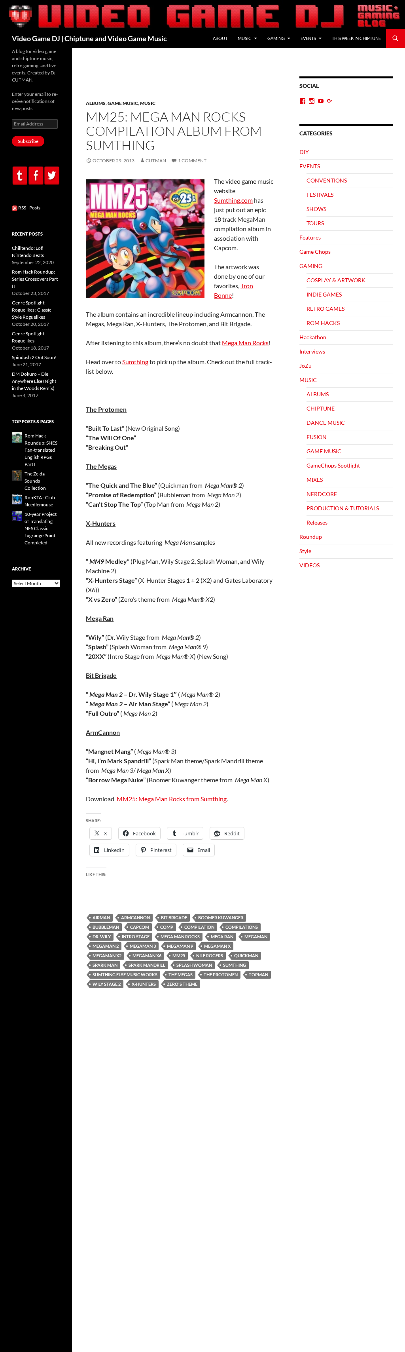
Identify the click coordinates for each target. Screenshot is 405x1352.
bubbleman (106, 927)
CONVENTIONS (327, 180)
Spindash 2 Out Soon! (34, 357)
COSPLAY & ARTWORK (336, 280)
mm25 (178, 955)
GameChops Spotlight (333, 465)
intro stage (136, 936)
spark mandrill (147, 965)
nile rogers (209, 955)
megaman (255, 936)
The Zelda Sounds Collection (35, 481)
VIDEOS (309, 565)
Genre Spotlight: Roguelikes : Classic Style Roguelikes (31, 310)
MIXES (315, 479)
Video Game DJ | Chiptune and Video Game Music (89, 38)
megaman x (217, 946)
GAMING (276, 38)
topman (258, 974)
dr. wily (102, 936)
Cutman (156, 161)
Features (310, 237)
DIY (304, 151)
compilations (241, 927)
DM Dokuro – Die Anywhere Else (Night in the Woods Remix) (34, 381)
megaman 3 (143, 946)
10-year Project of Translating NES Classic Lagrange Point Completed (41, 528)
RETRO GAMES (325, 308)
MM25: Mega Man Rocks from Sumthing (172, 798)
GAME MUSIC (123, 103)
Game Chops (315, 251)
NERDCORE (322, 494)
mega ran (222, 936)
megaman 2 (106, 946)
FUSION (317, 437)
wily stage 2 (107, 984)
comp (166, 927)
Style (305, 551)
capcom (139, 927)
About (220, 38)
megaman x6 (146, 955)
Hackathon (312, 337)
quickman (246, 955)
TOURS (315, 223)
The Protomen (221, 974)
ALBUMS (96, 103)
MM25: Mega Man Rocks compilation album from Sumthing (174, 130)
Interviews (312, 351)
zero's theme (182, 984)
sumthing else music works (125, 974)
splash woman (194, 965)
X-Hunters (144, 984)
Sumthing (135, 361)
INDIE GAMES (324, 294)
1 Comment (192, 161)
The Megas (180, 974)
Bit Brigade (174, 917)
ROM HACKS (323, 322)
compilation (199, 927)
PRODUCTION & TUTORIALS (343, 508)
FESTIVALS (320, 194)
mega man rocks (180, 936)
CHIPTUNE (321, 408)
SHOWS (316, 208)
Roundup (310, 536)
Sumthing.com (233, 200)
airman (101, 917)
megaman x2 (107, 955)
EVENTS (308, 38)
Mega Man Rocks (245, 342)
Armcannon (135, 917)
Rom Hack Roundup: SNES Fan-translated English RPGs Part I (41, 450)
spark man (105, 965)
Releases (317, 522)
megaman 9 (180, 946)
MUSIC (245, 38)
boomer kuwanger (220, 917)
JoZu (305, 365)
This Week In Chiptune (356, 38)
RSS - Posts (28, 208)
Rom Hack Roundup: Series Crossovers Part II (35, 279)
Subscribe (28, 141)
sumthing (234, 965)
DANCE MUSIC (326, 422)
